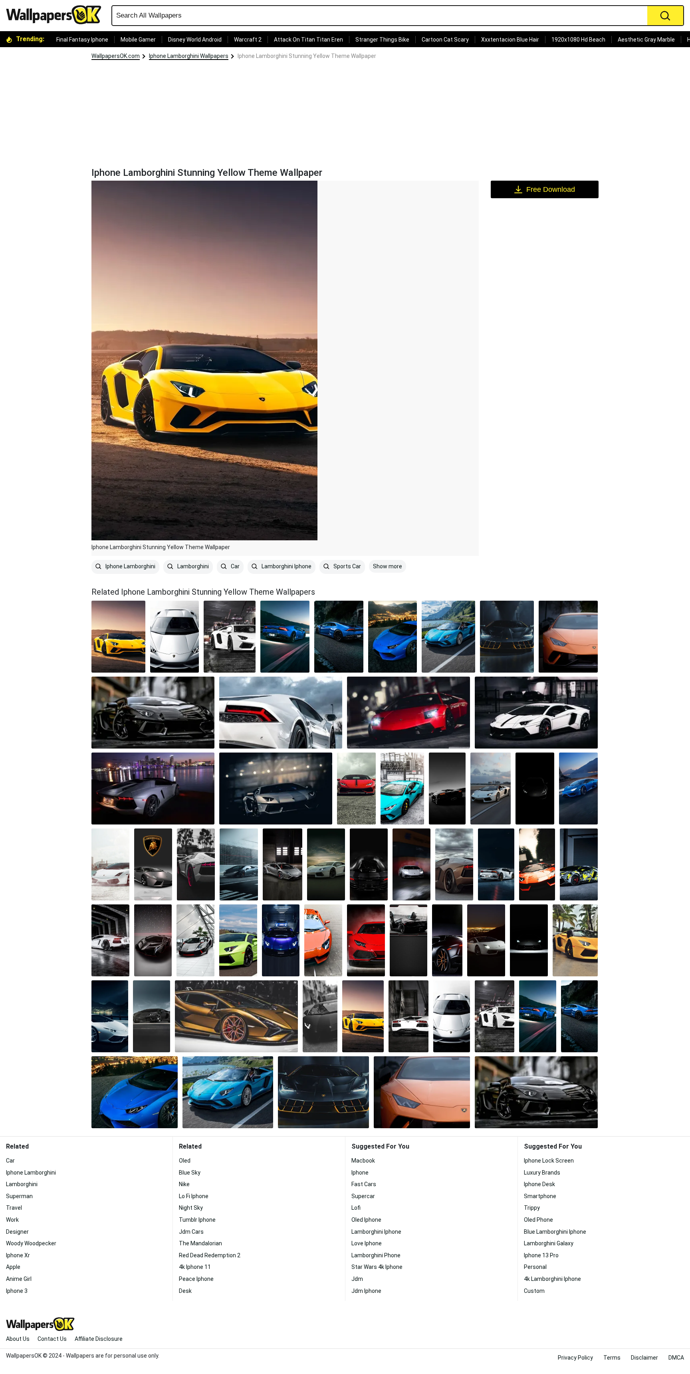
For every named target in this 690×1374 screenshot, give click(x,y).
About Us (18, 1339)
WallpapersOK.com (115, 56)
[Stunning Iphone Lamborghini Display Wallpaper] (578, 788)
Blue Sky (189, 1172)
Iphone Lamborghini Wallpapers (188, 56)
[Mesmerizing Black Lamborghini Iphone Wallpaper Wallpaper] (447, 788)
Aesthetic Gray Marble (646, 39)
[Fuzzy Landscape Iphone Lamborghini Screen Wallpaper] (174, 637)
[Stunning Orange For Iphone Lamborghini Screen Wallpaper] (568, 637)
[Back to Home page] (56, 14)
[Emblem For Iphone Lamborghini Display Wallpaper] (153, 864)
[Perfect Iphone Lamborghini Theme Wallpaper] (275, 788)
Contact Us (52, 1339)
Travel (14, 1208)
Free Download (550, 189)
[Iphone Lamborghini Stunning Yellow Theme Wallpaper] (363, 1016)
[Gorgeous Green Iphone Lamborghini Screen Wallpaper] (238, 940)
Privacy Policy (575, 1357)
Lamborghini (192, 566)
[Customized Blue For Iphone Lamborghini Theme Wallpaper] (402, 788)
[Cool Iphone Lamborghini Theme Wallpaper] (282, 864)
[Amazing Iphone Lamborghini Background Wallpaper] (575, 940)
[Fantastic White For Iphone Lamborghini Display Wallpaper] (408, 1016)
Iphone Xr (18, 1255)
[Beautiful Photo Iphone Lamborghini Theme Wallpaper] (392, 637)
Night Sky (191, 1208)
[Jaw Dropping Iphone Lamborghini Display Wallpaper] (366, 940)
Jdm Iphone (366, 1291)
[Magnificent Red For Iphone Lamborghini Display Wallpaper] (408, 713)
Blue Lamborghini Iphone (555, 1232)
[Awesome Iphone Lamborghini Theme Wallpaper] (447, 940)
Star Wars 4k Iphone (376, 1267)
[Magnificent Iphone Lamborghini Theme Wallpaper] (338, 637)
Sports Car (346, 566)
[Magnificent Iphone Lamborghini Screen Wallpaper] (537, 864)
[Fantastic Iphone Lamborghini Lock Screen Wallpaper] (109, 1016)
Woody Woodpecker (31, 1243)
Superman (19, 1196)
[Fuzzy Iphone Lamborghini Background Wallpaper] (110, 864)
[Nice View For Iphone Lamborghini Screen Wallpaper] (152, 788)
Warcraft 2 (248, 39)
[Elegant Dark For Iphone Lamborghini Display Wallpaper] (535, 788)
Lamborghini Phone (376, 1255)
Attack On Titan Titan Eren (308, 39)
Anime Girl (19, 1279)
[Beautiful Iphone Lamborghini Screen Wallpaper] (280, 713)
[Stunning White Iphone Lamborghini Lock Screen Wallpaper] (230, 637)
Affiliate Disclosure (99, 1339)
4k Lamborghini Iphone (552, 1279)
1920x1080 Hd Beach (578, 39)
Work (12, 1220)
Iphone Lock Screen (549, 1160)
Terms (612, 1357)
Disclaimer (644, 1357)
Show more (387, 566)
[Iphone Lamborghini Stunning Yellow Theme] (118, 637)
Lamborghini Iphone (285, 566)
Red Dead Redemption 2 (209, 1255)
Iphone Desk (539, 1184)
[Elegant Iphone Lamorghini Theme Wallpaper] (529, 940)
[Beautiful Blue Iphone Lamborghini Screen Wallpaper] (284, 637)
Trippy (532, 1208)
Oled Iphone (366, 1220)
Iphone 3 (17, 1291)
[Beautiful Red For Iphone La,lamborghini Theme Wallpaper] (356, 788)
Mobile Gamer (138, 39)
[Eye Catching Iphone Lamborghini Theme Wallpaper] (579, 864)
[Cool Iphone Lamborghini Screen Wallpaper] (110, 940)
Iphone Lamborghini (129, 566)
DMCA (676, 1357)
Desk (185, 1291)
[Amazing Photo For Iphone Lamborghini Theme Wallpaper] (490, 788)
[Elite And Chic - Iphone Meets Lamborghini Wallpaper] (369, 864)
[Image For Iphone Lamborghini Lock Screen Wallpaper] (196, 864)
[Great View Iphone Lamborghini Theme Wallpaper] (448, 637)
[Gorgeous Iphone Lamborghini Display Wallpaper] (195, 940)
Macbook (363, 1160)
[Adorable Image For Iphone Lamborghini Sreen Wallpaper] (454, 864)
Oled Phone (538, 1220)
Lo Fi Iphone (193, 1196)
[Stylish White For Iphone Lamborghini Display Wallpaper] (536, 713)
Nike (184, 1184)
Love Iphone (366, 1243)
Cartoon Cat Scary (445, 39)
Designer (17, 1232)
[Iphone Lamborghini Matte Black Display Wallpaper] (239, 864)
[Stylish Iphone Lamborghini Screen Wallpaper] (281, 940)
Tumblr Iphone (197, 1220)
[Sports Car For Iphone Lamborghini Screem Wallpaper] (153, 940)
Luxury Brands (542, 1172)
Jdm (357, 1279)
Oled (184, 1160)
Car (235, 566)
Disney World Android (195, 39)
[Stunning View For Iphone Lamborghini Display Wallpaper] (486, 940)
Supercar (363, 1196)
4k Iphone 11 (195, 1267)
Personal (535, 1267)
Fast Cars (363, 1184)
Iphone (360, 1172)
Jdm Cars (191, 1232)
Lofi (356, 1208)
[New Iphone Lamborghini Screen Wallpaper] (152, 713)
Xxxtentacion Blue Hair (510, 39)
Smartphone (540, 1196)
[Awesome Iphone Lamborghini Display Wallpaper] (411, 864)
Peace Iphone (196, 1279)
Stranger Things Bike (382, 39)
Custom (534, 1291)
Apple (13, 1267)
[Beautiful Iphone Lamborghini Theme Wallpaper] (323, 940)
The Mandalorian (200, 1243)
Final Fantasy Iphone (82, 39)
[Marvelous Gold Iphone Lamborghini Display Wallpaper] (236, 1016)
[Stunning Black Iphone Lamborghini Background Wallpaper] (507, 637)
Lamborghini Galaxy (548, 1243)
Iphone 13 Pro (541, 1255)
